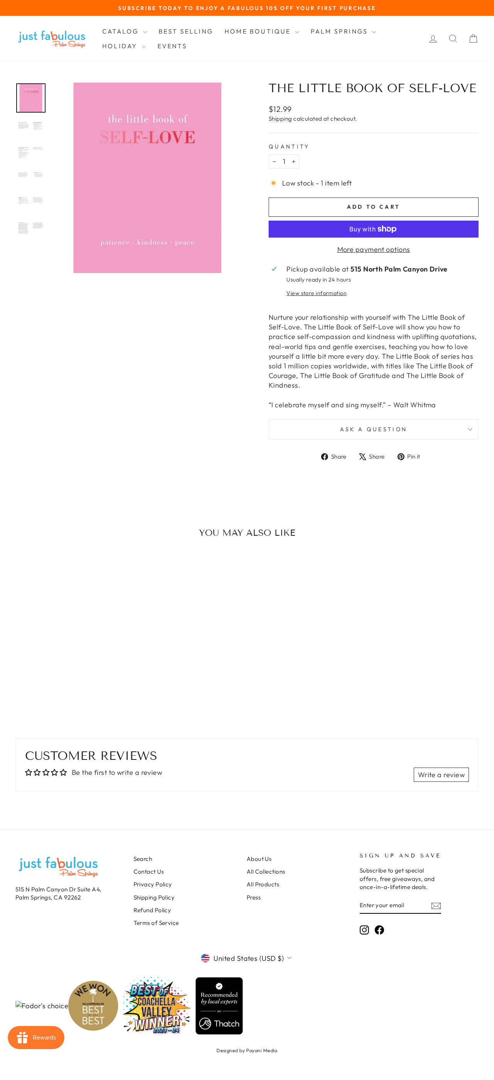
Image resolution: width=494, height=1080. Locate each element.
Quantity (289, 146)
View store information (316, 293)
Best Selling (186, 31)
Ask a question (373, 429)
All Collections (266, 871)
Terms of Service (156, 922)
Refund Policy (152, 910)
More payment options (373, 249)
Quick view (70, 656)
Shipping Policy (154, 897)
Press (254, 897)
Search (143, 858)
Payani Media (261, 1050)
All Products (263, 884)
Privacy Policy (153, 884)
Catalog (121, 31)
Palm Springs (340, 31)
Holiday (121, 46)
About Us (259, 858)
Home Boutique (259, 31)
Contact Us (149, 871)
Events (172, 46)
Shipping (280, 118)
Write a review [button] (441, 774)
